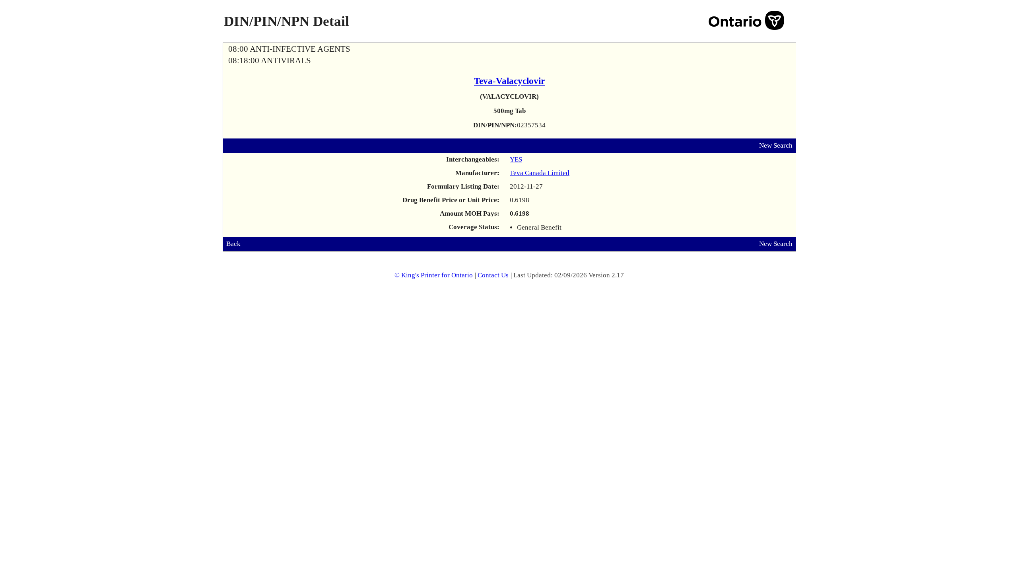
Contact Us (493, 275)
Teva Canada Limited (539, 173)
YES (516, 159)
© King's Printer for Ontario (433, 275)
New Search (776, 145)
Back (233, 244)
